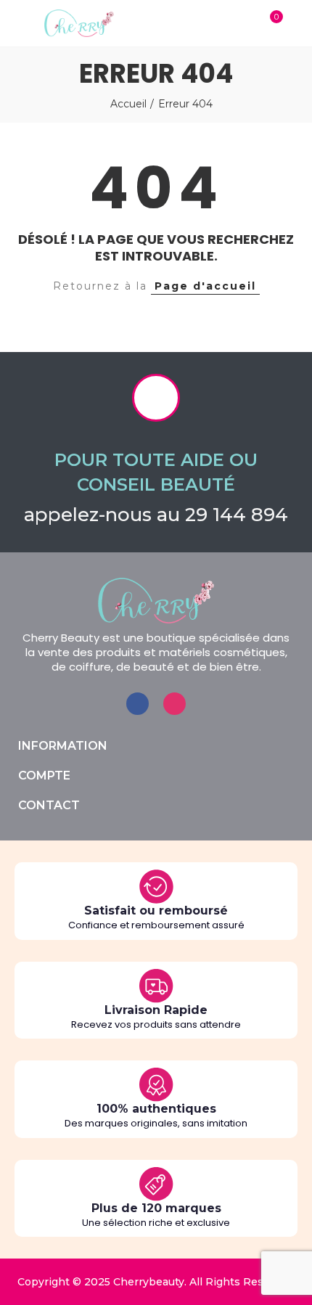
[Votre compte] (297, 23)
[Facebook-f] (137, 703)
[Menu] (14, 23)
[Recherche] (241, 23)
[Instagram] (174, 703)
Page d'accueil (205, 285)
